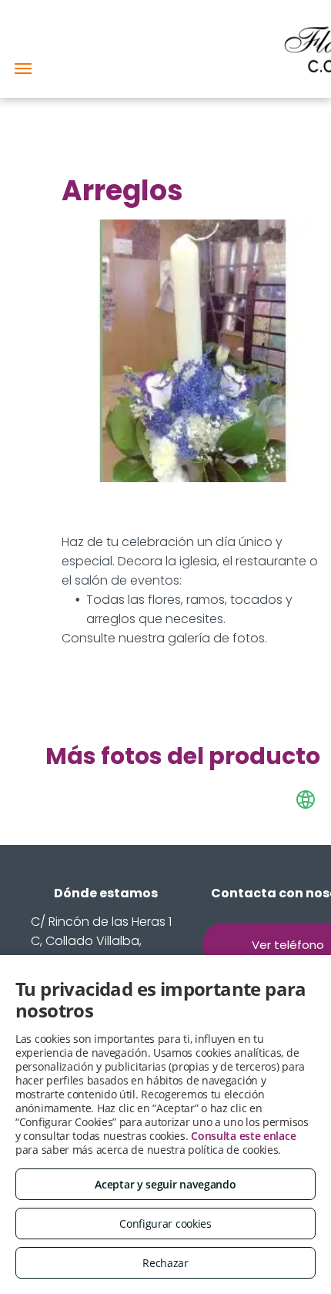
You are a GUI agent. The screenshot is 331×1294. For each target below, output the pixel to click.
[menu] (23, 68)
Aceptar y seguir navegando (165, 1184)
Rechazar (165, 1262)
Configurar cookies (165, 1223)
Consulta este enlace (243, 1135)
